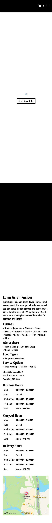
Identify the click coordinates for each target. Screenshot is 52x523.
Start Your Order (26, 101)
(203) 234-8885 (13, 378)
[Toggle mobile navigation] (48, 6)
